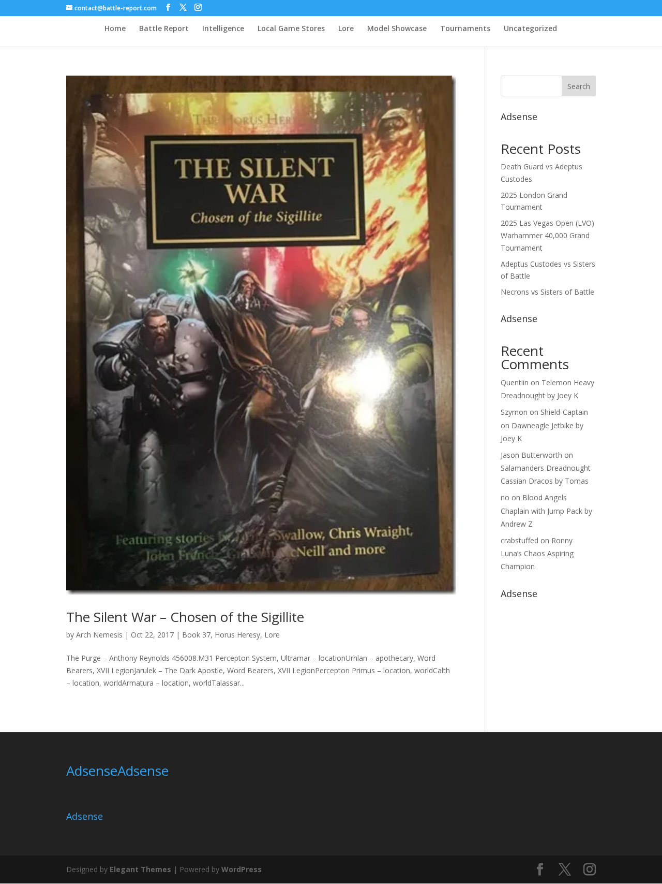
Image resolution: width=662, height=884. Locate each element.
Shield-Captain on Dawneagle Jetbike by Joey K (544, 425)
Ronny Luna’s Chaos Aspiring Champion (537, 553)
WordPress (241, 869)
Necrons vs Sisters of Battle (547, 292)
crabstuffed (519, 540)
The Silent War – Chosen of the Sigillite (185, 616)
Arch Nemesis (99, 635)
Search (578, 86)
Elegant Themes (140, 869)
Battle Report (164, 29)
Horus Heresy (237, 635)
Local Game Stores (291, 29)
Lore (346, 29)
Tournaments (465, 29)
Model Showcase (397, 29)
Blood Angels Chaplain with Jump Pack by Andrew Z (546, 510)
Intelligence (223, 29)
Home (115, 29)
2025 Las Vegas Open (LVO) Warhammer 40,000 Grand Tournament (547, 235)
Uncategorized (530, 29)
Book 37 (196, 635)
